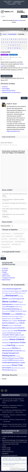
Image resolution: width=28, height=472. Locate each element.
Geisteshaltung (11, 333)
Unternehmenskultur (11, 362)
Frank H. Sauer (14, 57)
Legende (4, 333)
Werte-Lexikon (9, 301)
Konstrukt (5, 268)
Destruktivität (17, 325)
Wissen (15, 365)
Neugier (4, 272)
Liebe (3, 438)
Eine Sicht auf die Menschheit (18, 426)
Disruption (5, 453)
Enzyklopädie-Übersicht (19, 1)
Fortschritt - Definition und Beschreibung (13, 419)
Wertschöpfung (5, 291)
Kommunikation (8, 323)
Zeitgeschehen (11, 293)
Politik (4, 289)
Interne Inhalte (13, 54)
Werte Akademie (7, 241)
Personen (13, 239)
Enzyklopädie (4, 54)
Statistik (23, 350)
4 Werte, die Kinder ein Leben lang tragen (14, 436)
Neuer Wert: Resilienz (6, 142)
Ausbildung (4, 337)
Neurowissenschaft (6, 311)
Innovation (5, 335)
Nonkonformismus (8, 451)
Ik (10, 48)
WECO (24, 293)
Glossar (6, 313)
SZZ (17, 318)
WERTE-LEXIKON (17, 2)
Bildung (5, 328)
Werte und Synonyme (8, 90)
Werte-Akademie (21, 367)
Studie (3, 339)
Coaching (11, 345)
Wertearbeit (5, 98)
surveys (17, 345)
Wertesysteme (8, 356)
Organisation (14, 342)
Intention (5, 86)
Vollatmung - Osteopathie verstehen (12, 405)
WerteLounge (6, 448)
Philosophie (5, 342)
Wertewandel (5, 247)
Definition (10, 320)
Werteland (5, 244)
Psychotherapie (12, 318)
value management (6, 365)
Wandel (4, 306)
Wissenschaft (19, 311)
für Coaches (17, 355)
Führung (15, 299)
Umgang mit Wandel (8, 278)
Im (15, 48)
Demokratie (6, 368)
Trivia (15, 331)
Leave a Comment (6, 59)
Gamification (4, 330)
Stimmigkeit (6, 88)
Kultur (23, 342)
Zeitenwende (14, 367)
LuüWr (4, 446)
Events (17, 316)
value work (10, 330)
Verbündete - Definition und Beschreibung (14, 415)
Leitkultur (5, 320)
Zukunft (24, 291)
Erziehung (12, 328)
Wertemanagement (13, 289)
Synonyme (16, 360)
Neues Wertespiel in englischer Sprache (13, 199)
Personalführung (17, 304)
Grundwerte (19, 328)
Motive (15, 348)
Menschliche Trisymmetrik (9, 407)
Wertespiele (16, 244)
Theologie (4, 345)
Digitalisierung (5, 318)
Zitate (20, 309)
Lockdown (5, 274)
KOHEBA (4, 360)
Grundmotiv (17, 351)
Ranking (17, 337)
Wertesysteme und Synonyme (11, 92)
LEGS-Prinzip (19, 412)
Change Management (10, 353)
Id (8, 48)
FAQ (19, 4)
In (17, 48)
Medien (21, 358)
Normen (7, 339)
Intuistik (10, 360)
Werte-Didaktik (16, 339)
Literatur (18, 236)
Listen (22, 362)
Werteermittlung (7, 358)
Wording (10, 298)
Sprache (15, 370)
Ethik (16, 293)
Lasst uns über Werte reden (10, 444)
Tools (21, 239)
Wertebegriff (20, 241)
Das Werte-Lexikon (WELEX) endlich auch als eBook (14, 194)
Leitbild (16, 306)
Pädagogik (16, 358)
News (4, 239)
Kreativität (18, 333)
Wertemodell (12, 337)
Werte (4, 299)
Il (12, 48)
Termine (8, 2)
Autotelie (5, 270)
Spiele (19, 348)
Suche (3, 258)
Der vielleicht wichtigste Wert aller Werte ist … (14, 204)
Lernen (20, 291)
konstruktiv (7, 416)
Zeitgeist (17, 323)
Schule (21, 298)
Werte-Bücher (22, 337)
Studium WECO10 (8, 1)
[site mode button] (24, 29)
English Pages (6, 233)
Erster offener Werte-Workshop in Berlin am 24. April (14, 209)
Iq (19, 48)
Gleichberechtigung (13, 291)
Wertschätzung (7, 370)
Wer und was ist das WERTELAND (14, 469)
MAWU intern (6, 276)
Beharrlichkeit (6, 279)
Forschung (23, 304)
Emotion (13, 314)
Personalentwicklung (10, 309)
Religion (12, 311)
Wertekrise (21, 345)
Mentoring (20, 293)
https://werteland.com (13, 131)
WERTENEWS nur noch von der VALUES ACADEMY (13, 215)
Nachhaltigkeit (5, 293)
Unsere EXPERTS (12, 4)
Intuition (21, 335)
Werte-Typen (14, 335)
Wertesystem (7, 304)
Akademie (21, 360)
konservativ (7, 421)
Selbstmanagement (7, 348)
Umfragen (15, 320)
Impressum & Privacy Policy (15, 470)
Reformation (10, 325)
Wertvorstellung (12, 316)
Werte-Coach (18, 20)
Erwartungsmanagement (9, 455)
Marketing (21, 316)
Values (25, 311)
